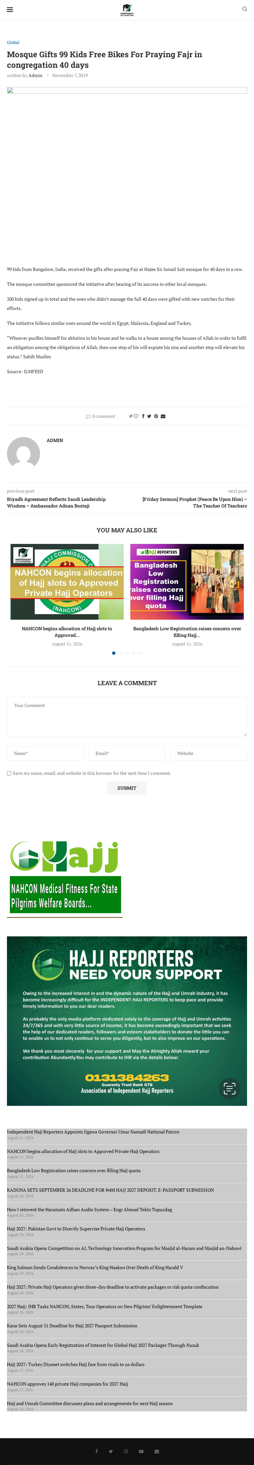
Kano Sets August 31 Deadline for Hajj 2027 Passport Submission (72, 1325)
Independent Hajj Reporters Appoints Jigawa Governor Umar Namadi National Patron (93, 1132)
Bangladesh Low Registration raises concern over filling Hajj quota (75, 1170)
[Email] (156, 1451)
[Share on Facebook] (143, 416)
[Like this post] (136, 416)
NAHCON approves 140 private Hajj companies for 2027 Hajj (67, 1384)
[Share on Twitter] (149, 416)
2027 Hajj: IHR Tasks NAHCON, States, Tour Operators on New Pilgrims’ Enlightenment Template (104, 1306)
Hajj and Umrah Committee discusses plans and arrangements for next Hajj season (90, 1403)
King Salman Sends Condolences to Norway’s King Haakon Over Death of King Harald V (95, 1267)
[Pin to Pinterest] (156, 416)
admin (35, 75)
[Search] (244, 10)
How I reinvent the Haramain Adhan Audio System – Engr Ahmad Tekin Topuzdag (89, 1209)
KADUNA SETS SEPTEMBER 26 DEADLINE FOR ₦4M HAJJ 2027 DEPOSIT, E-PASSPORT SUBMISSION (110, 1190)
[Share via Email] (163, 416)
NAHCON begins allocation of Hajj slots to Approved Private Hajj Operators (83, 1151)
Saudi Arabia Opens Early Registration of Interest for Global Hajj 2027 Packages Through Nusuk (103, 1345)
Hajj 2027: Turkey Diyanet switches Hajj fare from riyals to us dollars (77, 1364)
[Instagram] (126, 1451)
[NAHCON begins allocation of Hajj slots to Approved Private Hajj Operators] (67, 582)
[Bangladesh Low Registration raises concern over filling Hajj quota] (187, 582)
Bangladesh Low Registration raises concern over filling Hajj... (187, 631)
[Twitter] (111, 1451)
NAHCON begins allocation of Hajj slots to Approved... (67, 631)
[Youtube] (141, 1451)
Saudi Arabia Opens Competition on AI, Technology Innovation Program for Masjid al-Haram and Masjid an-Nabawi (124, 1248)
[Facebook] (96, 1451)
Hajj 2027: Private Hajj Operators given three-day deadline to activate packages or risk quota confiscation (114, 1287)
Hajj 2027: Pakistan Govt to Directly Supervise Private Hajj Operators (77, 1228)
